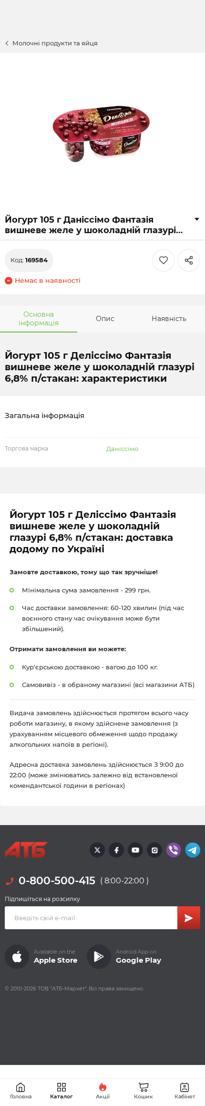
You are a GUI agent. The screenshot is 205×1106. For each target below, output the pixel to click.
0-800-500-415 (57, 880)
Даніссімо (122, 448)
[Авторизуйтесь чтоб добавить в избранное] (163, 260)
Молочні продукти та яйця (55, 43)
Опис (105, 318)
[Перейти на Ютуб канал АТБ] (135, 850)
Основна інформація (39, 318)
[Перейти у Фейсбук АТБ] (116, 850)
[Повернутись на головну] (26, 850)
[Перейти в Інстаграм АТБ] (154, 850)
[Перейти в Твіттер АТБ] (97, 850)
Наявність (169, 318)
